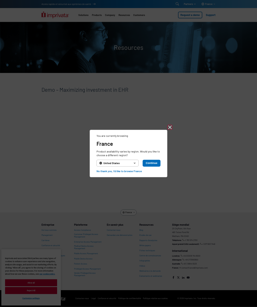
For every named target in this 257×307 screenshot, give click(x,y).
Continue (151, 163)
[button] (170, 127)
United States (111, 163)
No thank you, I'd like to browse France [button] (119, 171)
